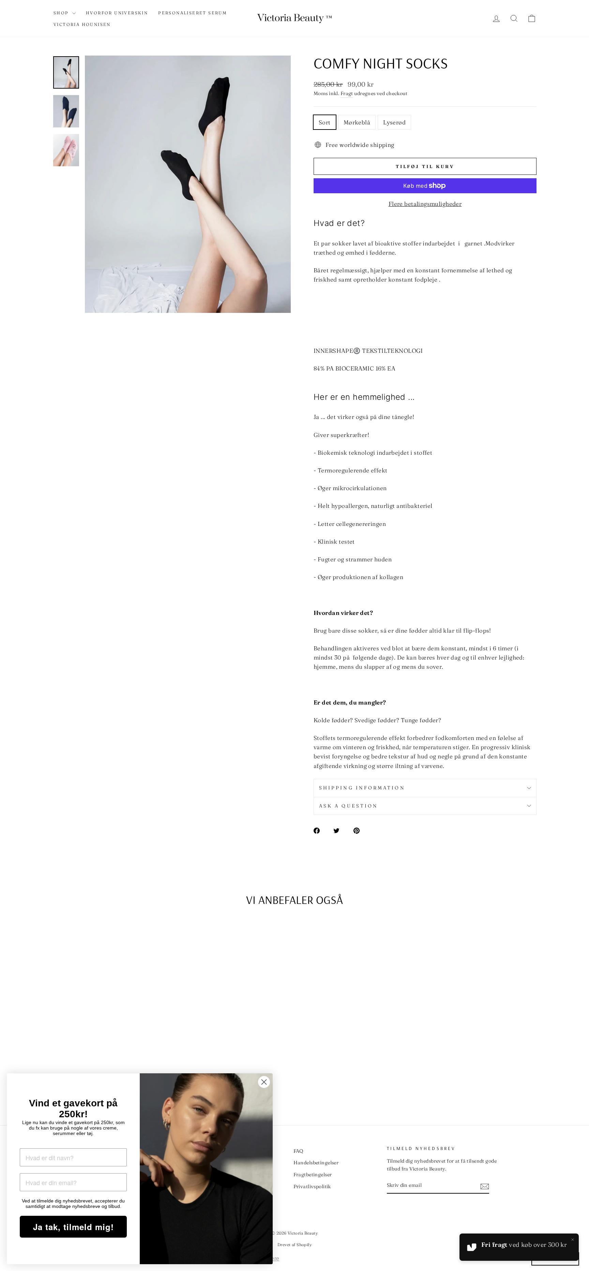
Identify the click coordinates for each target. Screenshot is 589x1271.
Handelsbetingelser (316, 1163)
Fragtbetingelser (312, 1174)
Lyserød (394, 122)
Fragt (347, 93)
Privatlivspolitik (312, 1186)
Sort (325, 122)
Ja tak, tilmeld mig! (73, 1226)
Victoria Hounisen (82, 24)
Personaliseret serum (192, 12)
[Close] (572, 1239)
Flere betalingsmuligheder (425, 203)
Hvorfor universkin (117, 12)
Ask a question (348, 805)
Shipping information (362, 787)
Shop (62, 12)
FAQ (298, 1151)
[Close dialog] (264, 1082)
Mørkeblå (357, 122)
